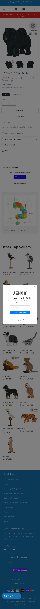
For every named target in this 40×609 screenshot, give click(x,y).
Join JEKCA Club (20, 312)
